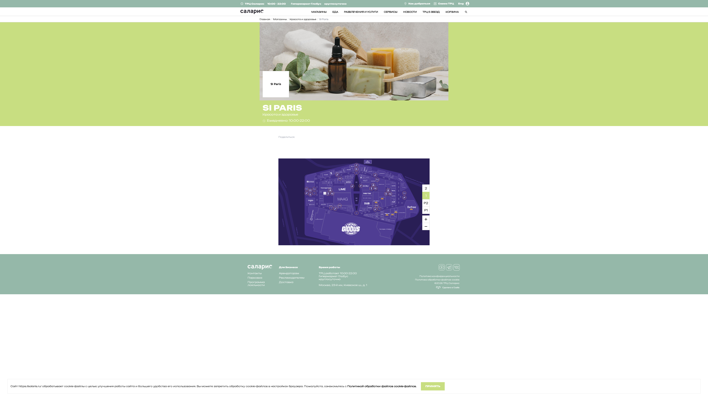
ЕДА (335, 12)
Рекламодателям (291, 277)
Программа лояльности (256, 284)
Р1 (426, 210)
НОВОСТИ (410, 12)
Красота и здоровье (303, 19)
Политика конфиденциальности (439, 276)
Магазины (280, 19)
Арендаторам (289, 273)
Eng (461, 3)
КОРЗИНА (452, 12)
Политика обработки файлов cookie (437, 279)
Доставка (286, 282)
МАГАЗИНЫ (319, 12)
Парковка (255, 277)
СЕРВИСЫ (390, 12)
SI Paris (323, 19)
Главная (265, 19)
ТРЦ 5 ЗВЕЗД (431, 12)
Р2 (426, 203)
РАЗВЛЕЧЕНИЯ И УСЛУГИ (361, 12)
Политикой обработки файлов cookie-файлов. (382, 386)
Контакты (255, 273)
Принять (432, 386)
